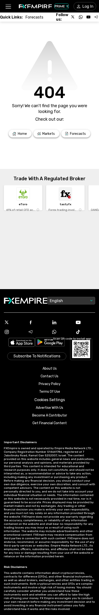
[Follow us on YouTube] (88, 17)
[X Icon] (14, 322)
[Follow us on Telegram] (96, 17)
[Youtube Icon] (85, 322)
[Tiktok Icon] (85, 332)
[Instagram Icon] (14, 332)
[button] (8, 6)
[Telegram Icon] (38, 332)
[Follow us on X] (73, 17)
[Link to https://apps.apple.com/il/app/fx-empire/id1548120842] (21, 343)
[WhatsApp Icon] (61, 332)
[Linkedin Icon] (61, 322)
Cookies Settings (49, 400)
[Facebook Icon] (38, 322)
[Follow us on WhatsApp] (81, 17)
